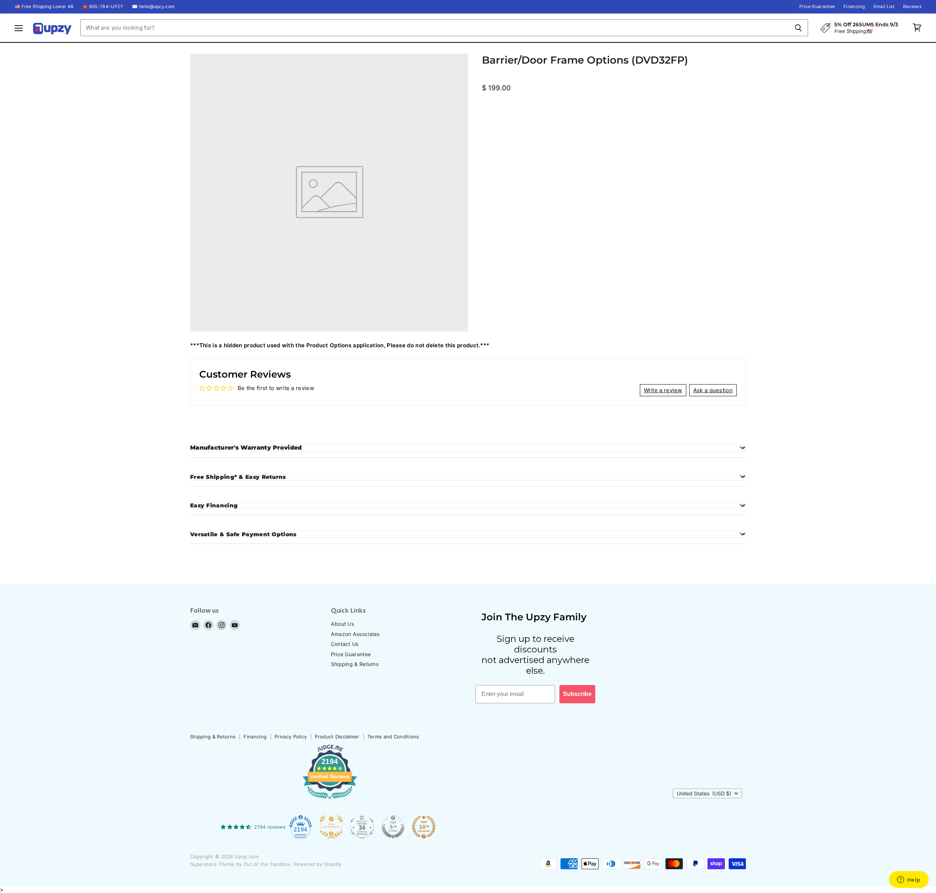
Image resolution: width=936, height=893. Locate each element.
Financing (854, 6)
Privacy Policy (291, 736)
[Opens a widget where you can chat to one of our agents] (908, 880)
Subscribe (577, 694)
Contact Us (345, 644)
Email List (883, 6)
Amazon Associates (355, 634)
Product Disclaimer (337, 736)
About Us (342, 624)
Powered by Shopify (317, 864)
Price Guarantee (817, 6)
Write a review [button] (663, 390)
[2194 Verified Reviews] (329, 800)
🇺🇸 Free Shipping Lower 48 (44, 6)
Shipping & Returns (354, 664)
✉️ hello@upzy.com (153, 6)
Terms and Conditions (393, 736)
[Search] (798, 27)
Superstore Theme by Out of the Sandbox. (241, 864)
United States (704, 793)
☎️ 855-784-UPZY (102, 6)
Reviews (912, 6)
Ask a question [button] (713, 390)
